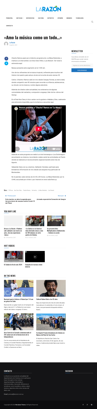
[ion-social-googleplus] (87, 404)
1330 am (10, 190)
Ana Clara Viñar (18, 190)
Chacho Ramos (26, 190)
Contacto (9, 26)
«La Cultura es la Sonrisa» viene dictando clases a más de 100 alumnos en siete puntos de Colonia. (34, 231)
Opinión (60, 18)
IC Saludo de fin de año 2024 (13, 264)
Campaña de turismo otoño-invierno (34, 265)
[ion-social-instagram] (91, 404)
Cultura (41, 18)
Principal (9, 18)
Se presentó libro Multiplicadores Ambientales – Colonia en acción (56, 230)
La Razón (12, 42)
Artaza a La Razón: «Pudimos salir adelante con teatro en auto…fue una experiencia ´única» (13, 231)
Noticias (19, 18)
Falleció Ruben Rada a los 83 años (47, 299)
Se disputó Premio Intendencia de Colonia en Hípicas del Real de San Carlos (50, 334)
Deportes (50, 18)
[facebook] (6, 58)
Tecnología (79, 18)
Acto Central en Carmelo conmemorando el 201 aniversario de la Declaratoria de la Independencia (17, 334)
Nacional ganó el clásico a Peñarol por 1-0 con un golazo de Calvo (18, 300)
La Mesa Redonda (42, 190)
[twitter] (6, 63)
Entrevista (34, 190)
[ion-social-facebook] (83, 404)
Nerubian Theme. (20, 404)
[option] (13, 258)
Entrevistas (30, 18)
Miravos (69, 18)
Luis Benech (51, 190)
